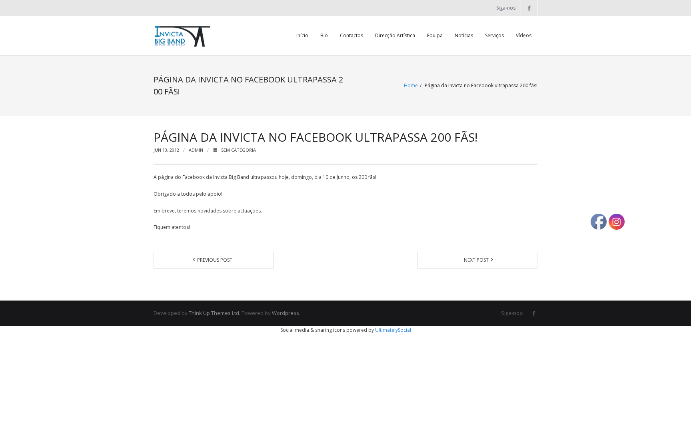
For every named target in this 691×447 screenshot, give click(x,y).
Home (411, 85)
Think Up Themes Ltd (214, 313)
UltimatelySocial (393, 330)
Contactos (351, 35)
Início (302, 35)
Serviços (494, 35)
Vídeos (523, 35)
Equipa (435, 35)
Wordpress (285, 313)
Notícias (464, 35)
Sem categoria (238, 150)
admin (196, 150)
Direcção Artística (395, 35)
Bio (324, 35)
